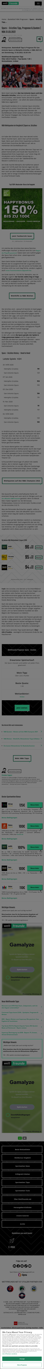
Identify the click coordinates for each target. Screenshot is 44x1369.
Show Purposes (22, 1365)
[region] (22, 1349)
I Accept (22, 1359)
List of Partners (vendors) (9, 1353)
